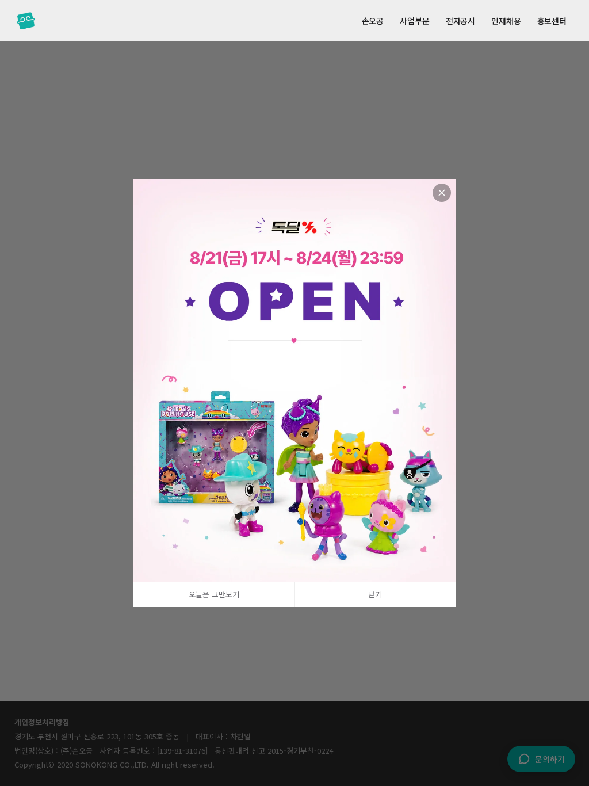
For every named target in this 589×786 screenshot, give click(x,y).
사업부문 (414, 21)
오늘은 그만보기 (214, 594)
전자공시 (460, 21)
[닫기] (442, 193)
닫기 (375, 594)
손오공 (373, 21)
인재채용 (506, 21)
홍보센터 (552, 21)
